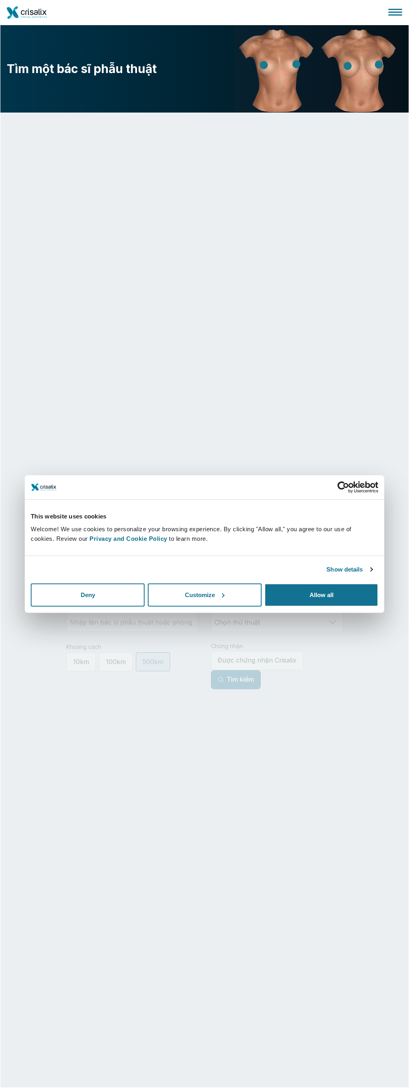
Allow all (322, 594)
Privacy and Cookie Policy (128, 538)
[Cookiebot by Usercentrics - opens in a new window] (343, 487)
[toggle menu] (395, 12)
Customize (200, 594)
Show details (344, 569)
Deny (88, 594)
